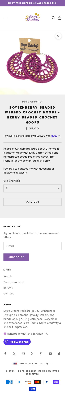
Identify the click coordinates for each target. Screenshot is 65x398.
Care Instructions (13, 282)
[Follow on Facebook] (5, 353)
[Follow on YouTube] (50, 353)
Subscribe (16, 257)
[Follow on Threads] (32, 353)
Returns (8, 288)
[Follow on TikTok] (59, 353)
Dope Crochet (32, 101)
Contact (8, 293)
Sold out (32, 201)
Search (7, 276)
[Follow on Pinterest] (41, 353)
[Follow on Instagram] (23, 353)
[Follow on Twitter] (14, 353)
